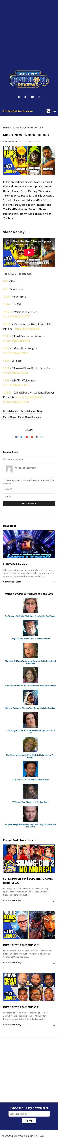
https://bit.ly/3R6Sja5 (30, 397)
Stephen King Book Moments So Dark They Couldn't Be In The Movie (30, 826)
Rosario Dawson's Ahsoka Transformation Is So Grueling (30, 708)
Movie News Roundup (29, 417)
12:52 (6, 311)
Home (6, 127)
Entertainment (11, 411)
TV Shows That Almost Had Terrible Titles (30, 802)
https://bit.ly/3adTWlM (16, 340)
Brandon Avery (12, 141)
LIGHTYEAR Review (15, 564)
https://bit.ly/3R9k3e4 (27, 328)
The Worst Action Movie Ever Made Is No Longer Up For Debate (30, 756)
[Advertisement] (29, 30)
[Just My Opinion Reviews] (29, 79)
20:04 (6, 324)
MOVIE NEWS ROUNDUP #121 (21, 1007)
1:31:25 (7, 392)
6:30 (5, 289)
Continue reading (12, 581)
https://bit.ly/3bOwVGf (16, 316)
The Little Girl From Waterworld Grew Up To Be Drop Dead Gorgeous (30, 662)
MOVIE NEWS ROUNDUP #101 (21, 945)
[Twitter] (25, 96)
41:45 (6, 348)
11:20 (6, 296)
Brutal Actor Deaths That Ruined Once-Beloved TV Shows (30, 686)
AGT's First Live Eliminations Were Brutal (30, 780)
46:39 (6, 360)
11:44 (6, 304)
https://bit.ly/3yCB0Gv (16, 384)
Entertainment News (32, 411)
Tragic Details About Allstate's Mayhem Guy (30, 639)
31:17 (6, 336)
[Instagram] (39, 96)
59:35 (6, 380)
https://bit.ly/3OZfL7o (16, 352)
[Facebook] (19, 96)
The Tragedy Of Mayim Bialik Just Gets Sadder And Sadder (30, 616)
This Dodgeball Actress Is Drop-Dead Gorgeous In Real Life (30, 732)
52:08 (6, 368)
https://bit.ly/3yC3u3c (15, 372)
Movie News (9, 417)
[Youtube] (32, 96)
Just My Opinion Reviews (17, 111)
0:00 (5, 281)
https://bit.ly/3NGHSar (16, 401)
